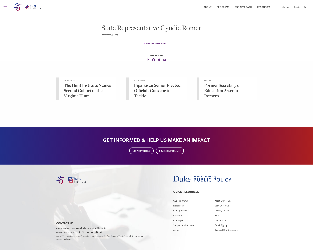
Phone (59, 232)
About (208, 7)
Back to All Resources (156, 43)
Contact (285, 6)
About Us (177, 230)
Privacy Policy (222, 210)
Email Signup (221, 225)
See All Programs (141, 150)
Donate (297, 6)
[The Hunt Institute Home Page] (27, 7)
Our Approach (243, 7)
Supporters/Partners (183, 225)
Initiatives (178, 215)
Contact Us (220, 220)
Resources (263, 7)
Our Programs (180, 200)
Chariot (68, 239)
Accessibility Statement (226, 230)
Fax (65, 232)
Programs (223, 7)
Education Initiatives (170, 150)
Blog (217, 215)
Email (72, 232)
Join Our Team (222, 205)
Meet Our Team (223, 200)
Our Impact (179, 220)
